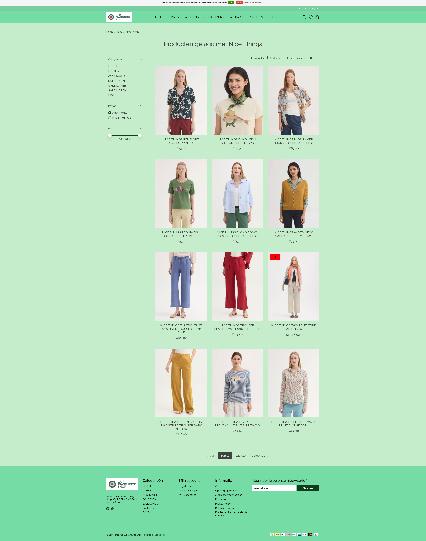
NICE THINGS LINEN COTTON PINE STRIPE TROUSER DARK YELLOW (181, 425)
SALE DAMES (236, 17)
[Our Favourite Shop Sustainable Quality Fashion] (119, 17)
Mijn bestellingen (188, 490)
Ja (231, 3)
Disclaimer (221, 499)
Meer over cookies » (254, 3)
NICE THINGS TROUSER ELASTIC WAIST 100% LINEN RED (237, 327)
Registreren (185, 486)
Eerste (225, 455)
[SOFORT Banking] (288, 534)
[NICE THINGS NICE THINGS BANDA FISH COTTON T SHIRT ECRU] (237, 100)
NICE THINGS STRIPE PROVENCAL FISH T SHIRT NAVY (237, 423)
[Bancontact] (283, 534)
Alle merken (120, 112)
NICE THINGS (121, 117)
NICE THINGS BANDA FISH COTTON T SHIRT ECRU (237, 141)
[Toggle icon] (304, 17)
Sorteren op (276, 58)
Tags (119, 31)
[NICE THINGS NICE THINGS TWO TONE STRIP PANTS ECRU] (293, 286)
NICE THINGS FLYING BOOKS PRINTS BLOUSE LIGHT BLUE (237, 234)
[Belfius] (294, 534)
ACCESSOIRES (118, 75)
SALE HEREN (255, 17)
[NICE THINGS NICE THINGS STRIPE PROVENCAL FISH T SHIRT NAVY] (237, 383)
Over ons (220, 486)
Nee (239, 3)
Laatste (240, 455)
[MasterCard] (310, 534)
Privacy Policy (223, 503)
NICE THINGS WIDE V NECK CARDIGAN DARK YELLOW (293, 234)
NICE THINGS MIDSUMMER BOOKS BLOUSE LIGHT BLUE (294, 141)
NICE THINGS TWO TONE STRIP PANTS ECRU (293, 327)
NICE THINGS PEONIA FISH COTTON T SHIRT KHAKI (181, 234)
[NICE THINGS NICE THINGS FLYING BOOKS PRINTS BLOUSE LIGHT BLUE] (237, 193)
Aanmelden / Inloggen (308, 8)
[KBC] (299, 534)
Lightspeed (159, 535)
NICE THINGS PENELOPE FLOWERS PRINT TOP (181, 141)
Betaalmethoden (224, 508)
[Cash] (272, 534)
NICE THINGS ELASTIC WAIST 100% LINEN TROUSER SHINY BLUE (181, 329)
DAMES (113, 71)
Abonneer (308, 488)
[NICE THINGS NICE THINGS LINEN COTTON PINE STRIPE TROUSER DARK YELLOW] (181, 383)
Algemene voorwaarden (228, 494)
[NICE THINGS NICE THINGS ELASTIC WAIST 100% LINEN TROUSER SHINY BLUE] (181, 286)
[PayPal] (316, 534)
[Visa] (304, 534)
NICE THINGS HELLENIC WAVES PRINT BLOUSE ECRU (293, 423)
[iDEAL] (277, 534)
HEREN (113, 66)
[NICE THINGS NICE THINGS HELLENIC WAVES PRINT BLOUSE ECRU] (293, 383)
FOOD (112, 95)
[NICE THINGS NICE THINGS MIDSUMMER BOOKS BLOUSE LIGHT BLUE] (293, 100)
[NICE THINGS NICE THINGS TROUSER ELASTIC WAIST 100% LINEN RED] (237, 286)
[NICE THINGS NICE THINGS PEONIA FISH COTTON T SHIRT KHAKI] (181, 193)
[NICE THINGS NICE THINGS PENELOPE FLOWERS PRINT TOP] (181, 100)
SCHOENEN (116, 80)
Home (109, 31)
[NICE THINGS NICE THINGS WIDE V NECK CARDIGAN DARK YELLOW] (293, 193)
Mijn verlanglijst (187, 494)
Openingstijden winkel (227, 490)
